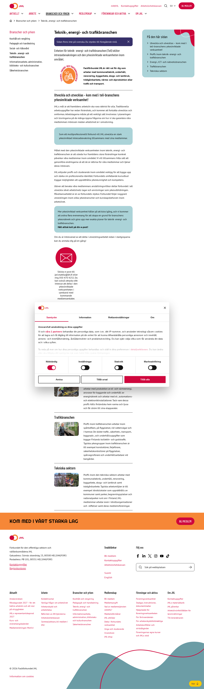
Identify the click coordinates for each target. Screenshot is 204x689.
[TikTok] (168, 556)
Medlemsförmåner (112, 614)
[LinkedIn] (144, 556)
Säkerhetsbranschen (19, 70)
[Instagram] (156, 556)
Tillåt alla (145, 379)
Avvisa (59, 379)
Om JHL (139, 13)
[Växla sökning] (166, 6)
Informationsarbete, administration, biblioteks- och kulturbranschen (85, 617)
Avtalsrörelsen (16, 599)
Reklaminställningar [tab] (118, 317)
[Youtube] (162, 556)
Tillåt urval (102, 379)
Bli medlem (186, 5)
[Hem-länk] (17, 6)
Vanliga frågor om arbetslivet (54, 602)
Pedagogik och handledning (22, 43)
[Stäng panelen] (165, 308)
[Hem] (11, 21)
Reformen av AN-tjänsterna (53, 614)
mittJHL (115, 5)
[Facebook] (138, 556)
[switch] (85, 367)
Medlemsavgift (111, 602)
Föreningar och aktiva (114, 13)
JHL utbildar (109, 617)
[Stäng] (128, 41)
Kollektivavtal (47, 599)
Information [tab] (85, 317)
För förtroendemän (144, 617)
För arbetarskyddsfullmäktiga (149, 621)
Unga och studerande (114, 629)
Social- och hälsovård (19, 48)
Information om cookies (22, 676)
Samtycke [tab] (51, 317)
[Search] (190, 567)
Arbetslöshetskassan (151, 5)
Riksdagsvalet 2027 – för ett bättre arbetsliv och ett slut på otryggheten (22, 606)
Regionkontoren (18, 568)
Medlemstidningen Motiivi (22, 627)
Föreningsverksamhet (146, 599)
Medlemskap (85, 13)
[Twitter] (150, 556)
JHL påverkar (173, 606)
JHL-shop (108, 636)
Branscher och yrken (57, 13)
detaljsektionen (139, 349)
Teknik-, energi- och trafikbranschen (59, 20)
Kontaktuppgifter (129, 5)
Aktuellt (14, 13)
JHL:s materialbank (176, 602)
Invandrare (109, 633)
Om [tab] (152, 317)
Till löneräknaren (175, 617)
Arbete (32, 13)
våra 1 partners (53, 331)
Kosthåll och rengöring (20, 38)
